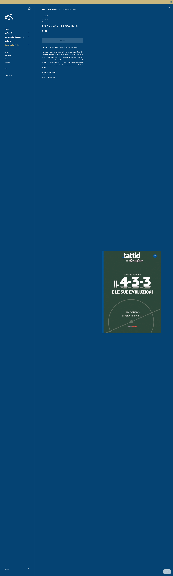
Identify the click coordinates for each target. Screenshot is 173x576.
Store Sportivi (45, 16)
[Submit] (29, 569)
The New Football (52, 9)
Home (43, 9)
